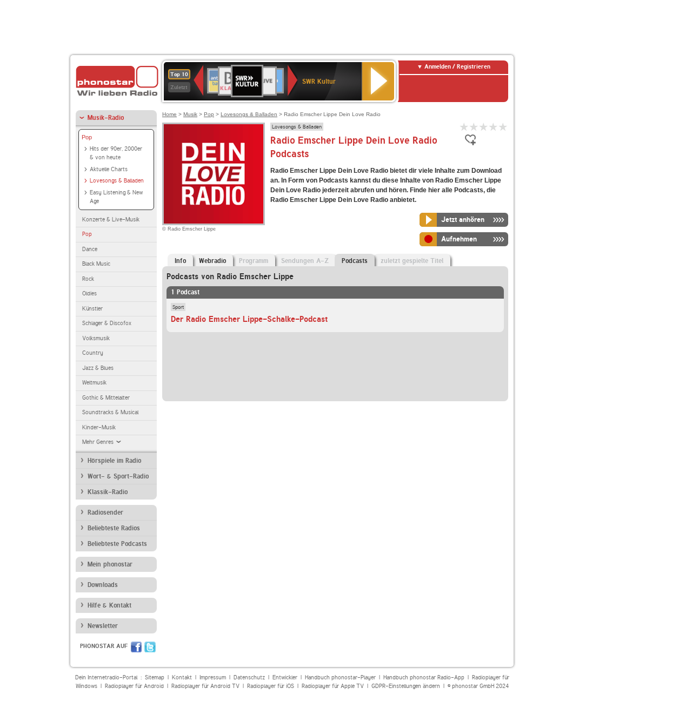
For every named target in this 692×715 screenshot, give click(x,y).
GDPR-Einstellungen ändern (405, 686)
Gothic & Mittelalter (106, 397)
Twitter (150, 647)
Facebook (136, 647)
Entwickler (284, 677)
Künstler (92, 308)
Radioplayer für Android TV (205, 686)
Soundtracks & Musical (110, 412)
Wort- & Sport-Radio (118, 476)
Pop (87, 137)
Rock (88, 278)
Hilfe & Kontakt (109, 605)
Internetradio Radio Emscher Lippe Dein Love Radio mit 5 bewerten (503, 127)
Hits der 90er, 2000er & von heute (116, 153)
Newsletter (103, 626)
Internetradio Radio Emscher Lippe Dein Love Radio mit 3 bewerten (484, 127)
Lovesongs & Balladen (117, 180)
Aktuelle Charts (109, 169)
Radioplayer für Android (134, 686)
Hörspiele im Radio (114, 460)
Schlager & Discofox (106, 323)
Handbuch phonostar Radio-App (423, 677)
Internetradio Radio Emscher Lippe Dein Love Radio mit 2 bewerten (474, 127)
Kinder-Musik (99, 427)
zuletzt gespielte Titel (412, 261)
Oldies (89, 293)
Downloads (103, 585)
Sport (178, 306)
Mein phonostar (110, 564)
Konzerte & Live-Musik (110, 219)
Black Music (96, 263)
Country (92, 352)
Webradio (212, 261)
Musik (190, 114)
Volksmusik (96, 338)
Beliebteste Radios (114, 528)
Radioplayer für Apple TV (333, 686)
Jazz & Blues (98, 368)
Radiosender (105, 512)
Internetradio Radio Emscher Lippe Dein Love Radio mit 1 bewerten (464, 127)
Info (180, 261)
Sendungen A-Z (305, 261)
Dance (89, 249)
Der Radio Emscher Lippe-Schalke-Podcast (249, 319)
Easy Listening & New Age (116, 197)
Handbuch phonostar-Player (340, 677)
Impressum (212, 677)
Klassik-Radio (108, 492)
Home (169, 114)
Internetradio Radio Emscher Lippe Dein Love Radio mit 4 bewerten (493, 127)
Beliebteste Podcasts (117, 544)
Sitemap (154, 677)
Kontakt (182, 677)
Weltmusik (94, 382)
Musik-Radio (106, 118)
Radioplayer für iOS (270, 686)
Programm (253, 261)
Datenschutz (249, 677)
